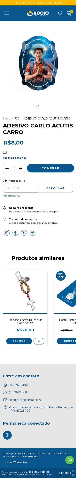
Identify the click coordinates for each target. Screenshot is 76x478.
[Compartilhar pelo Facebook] (15, 234)
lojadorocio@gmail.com (25, 400)
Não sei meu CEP (12, 195)
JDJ (16, 118)
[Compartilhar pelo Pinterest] (32, 234)
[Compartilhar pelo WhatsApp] (7, 233)
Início (6, 118)
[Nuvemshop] (15, 462)
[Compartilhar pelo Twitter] (24, 234)
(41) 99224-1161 (19, 392)
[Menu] (6, 13)
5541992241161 (18, 385)
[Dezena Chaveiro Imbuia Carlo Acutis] (39, 341)
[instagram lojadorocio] (7, 435)
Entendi (66, 473)
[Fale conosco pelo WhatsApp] (69, 460)
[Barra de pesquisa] (61, 13)
